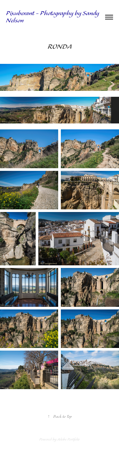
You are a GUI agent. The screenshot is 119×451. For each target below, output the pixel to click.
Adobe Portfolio (68, 439)
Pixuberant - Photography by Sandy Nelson (53, 17)
